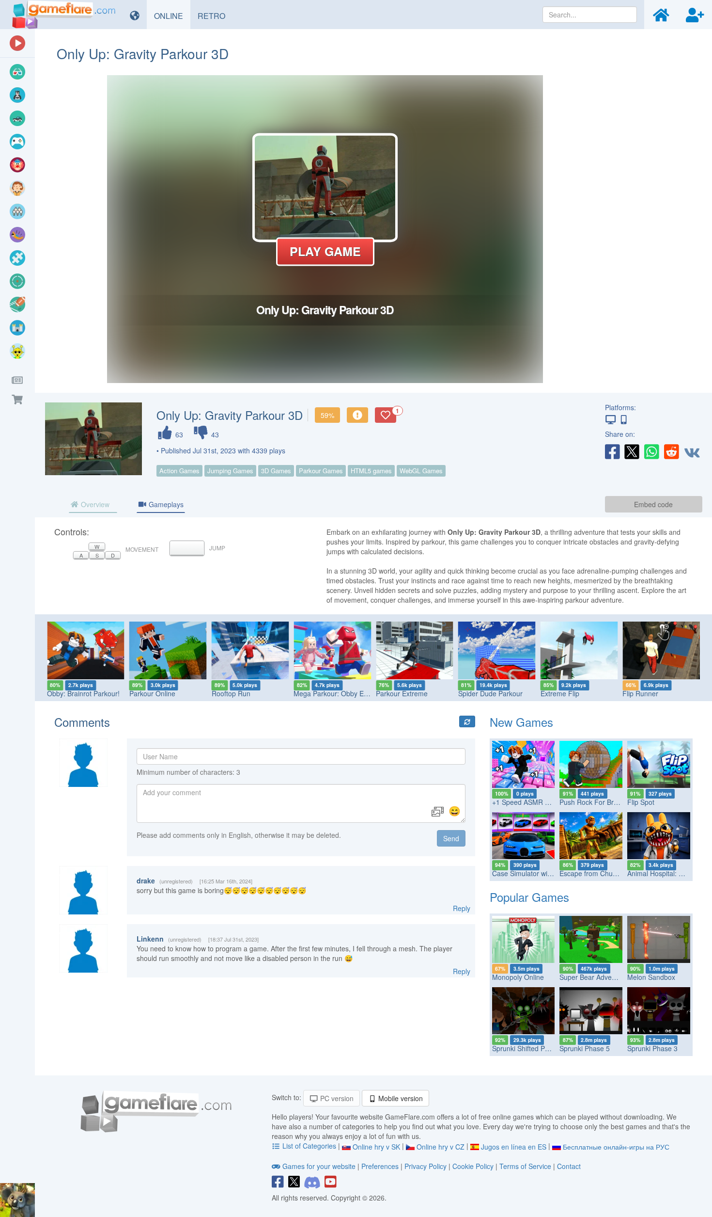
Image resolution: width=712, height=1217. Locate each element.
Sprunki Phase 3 (652, 1048)
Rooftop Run (231, 693)
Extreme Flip (560, 693)
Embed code (653, 504)
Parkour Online (152, 693)
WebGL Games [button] (421, 470)
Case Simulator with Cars (531, 873)
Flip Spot (640, 802)
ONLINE (172, 15)
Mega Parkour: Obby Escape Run (345, 693)
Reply (461, 908)
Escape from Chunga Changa (604, 873)
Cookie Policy (473, 1166)
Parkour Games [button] (321, 470)
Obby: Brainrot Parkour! (83, 693)
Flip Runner (640, 693)
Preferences (381, 1166)
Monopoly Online (518, 977)
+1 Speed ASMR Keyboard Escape (545, 802)
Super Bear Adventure (593, 977)
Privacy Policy (425, 1166)
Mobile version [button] (399, 1098)
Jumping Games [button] (230, 470)
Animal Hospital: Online (662, 873)
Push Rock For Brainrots (597, 802)
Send (451, 838)
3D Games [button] (276, 470)
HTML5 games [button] (371, 470)
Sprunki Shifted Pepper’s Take (538, 1048)
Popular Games (529, 896)
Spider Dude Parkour (490, 693)
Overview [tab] (94, 504)
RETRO (215, 15)
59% (327, 415)
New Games (521, 721)
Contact (569, 1166)
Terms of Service (525, 1166)
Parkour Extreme (402, 693)
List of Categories (309, 1146)
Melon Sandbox (651, 977)
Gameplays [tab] (165, 504)
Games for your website (318, 1166)
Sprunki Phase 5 (584, 1048)
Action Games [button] (179, 470)
